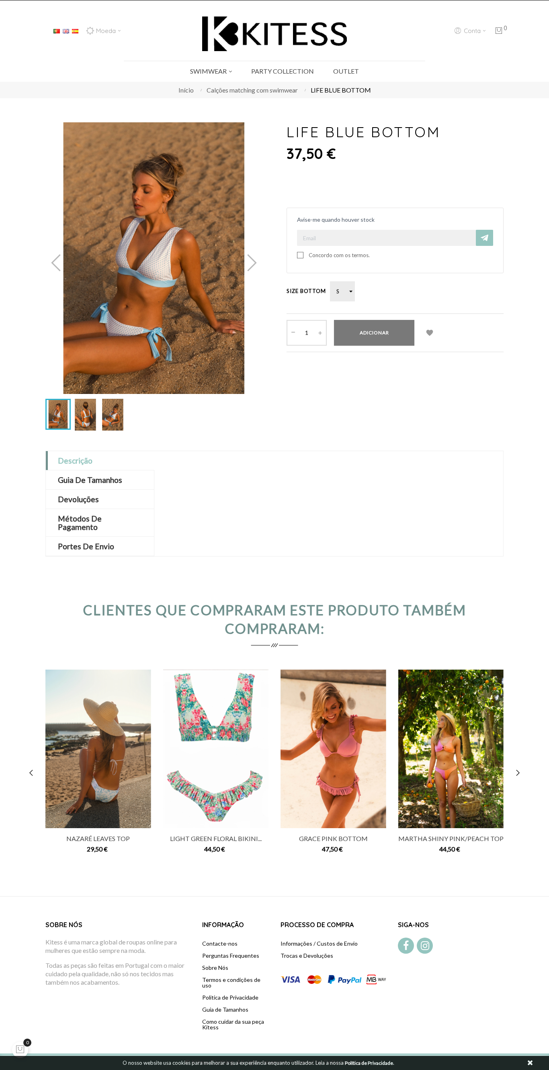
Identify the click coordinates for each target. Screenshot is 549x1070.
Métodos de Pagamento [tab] (80, 523)
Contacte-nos (220, 943)
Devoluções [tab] (78, 499)
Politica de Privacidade (230, 997)
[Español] (75, 30)
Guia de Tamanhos (225, 1009)
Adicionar (374, 333)
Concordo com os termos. (339, 255)
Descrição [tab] (75, 460)
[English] (66, 30)
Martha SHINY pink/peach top (451, 838)
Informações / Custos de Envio (319, 943)
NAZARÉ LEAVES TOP (98, 838)
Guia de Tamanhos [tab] (90, 479)
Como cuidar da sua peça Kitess (233, 1024)
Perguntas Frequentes (230, 955)
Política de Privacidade (369, 1063)
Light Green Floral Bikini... (216, 838)
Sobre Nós (215, 967)
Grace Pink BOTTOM (333, 838)
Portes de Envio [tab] (86, 546)
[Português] (56, 30)
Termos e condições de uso (231, 982)
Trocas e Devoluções (307, 955)
